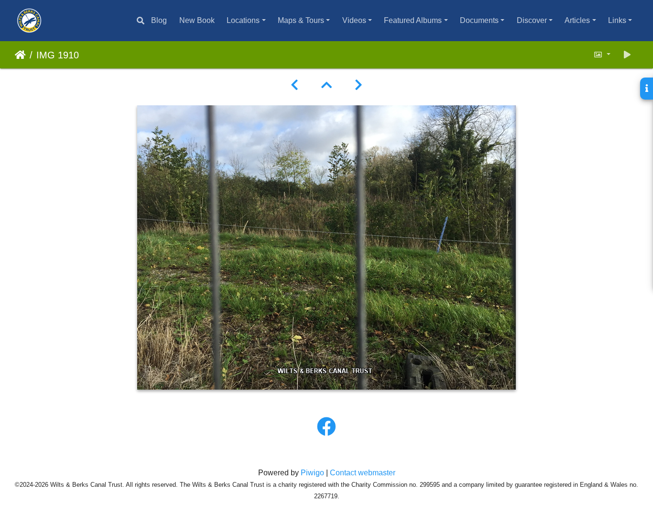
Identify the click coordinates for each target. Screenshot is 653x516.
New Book (197, 20)
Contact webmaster (362, 473)
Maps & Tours (301, 20)
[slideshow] (627, 55)
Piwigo (312, 473)
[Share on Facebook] (326, 426)
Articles (577, 20)
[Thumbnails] (326, 85)
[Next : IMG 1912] (358, 85)
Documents (479, 20)
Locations (243, 20)
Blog (159, 20)
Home (20, 55)
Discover (532, 20)
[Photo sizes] (602, 55)
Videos (354, 20)
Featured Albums (413, 20)
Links (617, 20)
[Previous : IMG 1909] (294, 85)
